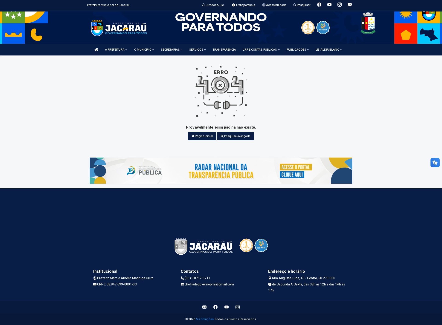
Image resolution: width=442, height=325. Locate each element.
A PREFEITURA (115, 49)
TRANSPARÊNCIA (224, 49)
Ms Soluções (205, 319)
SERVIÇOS (196, 49)
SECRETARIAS (170, 49)
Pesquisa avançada (237, 136)
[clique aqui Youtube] (227, 307)
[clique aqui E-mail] (205, 307)
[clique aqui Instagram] (238, 307)
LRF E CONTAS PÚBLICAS (260, 49)
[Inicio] (96, 49)
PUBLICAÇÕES (297, 49)
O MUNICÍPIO (143, 49)
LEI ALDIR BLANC (328, 49)
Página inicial (203, 136)
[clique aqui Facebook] (216, 307)
